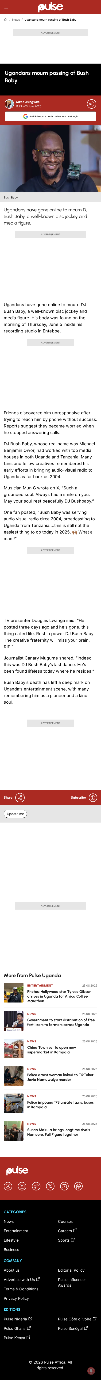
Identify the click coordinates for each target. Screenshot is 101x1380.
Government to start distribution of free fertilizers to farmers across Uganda (61, 1022)
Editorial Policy (71, 1270)
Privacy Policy (16, 1298)
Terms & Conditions (21, 1289)
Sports (64, 1240)
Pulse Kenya (14, 1337)
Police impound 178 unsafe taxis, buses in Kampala (60, 1104)
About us (11, 1270)
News (16, 19)
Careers (65, 1230)
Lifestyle (11, 1240)
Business (11, 1249)
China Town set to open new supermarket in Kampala (51, 1049)
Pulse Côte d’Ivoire (74, 1319)
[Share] (91, 104)
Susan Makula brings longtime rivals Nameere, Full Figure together (58, 1132)
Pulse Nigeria (15, 1319)
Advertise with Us (19, 1279)
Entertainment (40, 985)
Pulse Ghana (15, 1328)
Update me (15, 814)
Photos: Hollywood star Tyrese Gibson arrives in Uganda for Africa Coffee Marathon (59, 996)
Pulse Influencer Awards (72, 1282)
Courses (65, 1221)
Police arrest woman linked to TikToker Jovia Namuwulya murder (60, 1077)
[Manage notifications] (91, 1371)
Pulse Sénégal (70, 1328)
